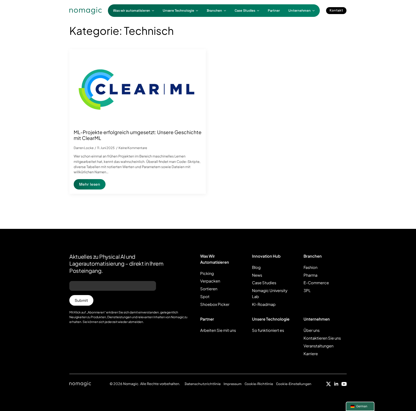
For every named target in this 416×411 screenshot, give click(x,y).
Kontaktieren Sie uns (322, 338)
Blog (256, 267)
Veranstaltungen (318, 345)
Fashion (310, 267)
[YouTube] (344, 384)
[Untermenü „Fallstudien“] (259, 10)
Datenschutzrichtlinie (203, 384)
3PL (307, 290)
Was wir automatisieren (131, 10)
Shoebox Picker (214, 304)
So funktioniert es (268, 330)
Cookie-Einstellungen (293, 384)
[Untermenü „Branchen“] (226, 10)
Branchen (214, 10)
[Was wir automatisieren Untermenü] (154, 10)
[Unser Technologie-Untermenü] (198, 10)
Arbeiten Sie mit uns (218, 330)
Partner (274, 10)
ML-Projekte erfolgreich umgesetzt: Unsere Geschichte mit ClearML (138, 135)
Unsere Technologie (178, 10)
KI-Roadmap (264, 304)
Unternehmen (299, 10)
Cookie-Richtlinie (259, 384)
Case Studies (245, 10)
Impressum (233, 384)
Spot (205, 296)
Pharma (310, 275)
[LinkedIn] (336, 384)
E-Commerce (316, 282)
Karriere (311, 353)
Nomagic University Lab (270, 293)
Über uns (312, 330)
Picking (207, 273)
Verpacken (210, 280)
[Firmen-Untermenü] (315, 10)
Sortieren (208, 288)
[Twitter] (328, 384)
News (257, 275)
